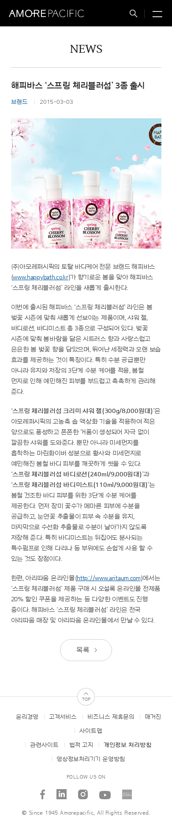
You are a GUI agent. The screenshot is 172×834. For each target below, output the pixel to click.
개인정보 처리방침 (128, 745)
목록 (83, 650)
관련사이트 (44, 745)
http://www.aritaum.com (108, 578)
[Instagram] (83, 791)
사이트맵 (90, 731)
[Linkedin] (62, 791)
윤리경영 (27, 717)
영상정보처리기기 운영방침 (90, 759)
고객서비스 (63, 717)
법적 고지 (81, 745)
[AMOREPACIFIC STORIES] (127, 791)
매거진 (153, 717)
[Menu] (156, 15)
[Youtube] (105, 791)
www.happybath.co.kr (40, 277)
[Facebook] (42, 791)
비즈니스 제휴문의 (110, 717)
